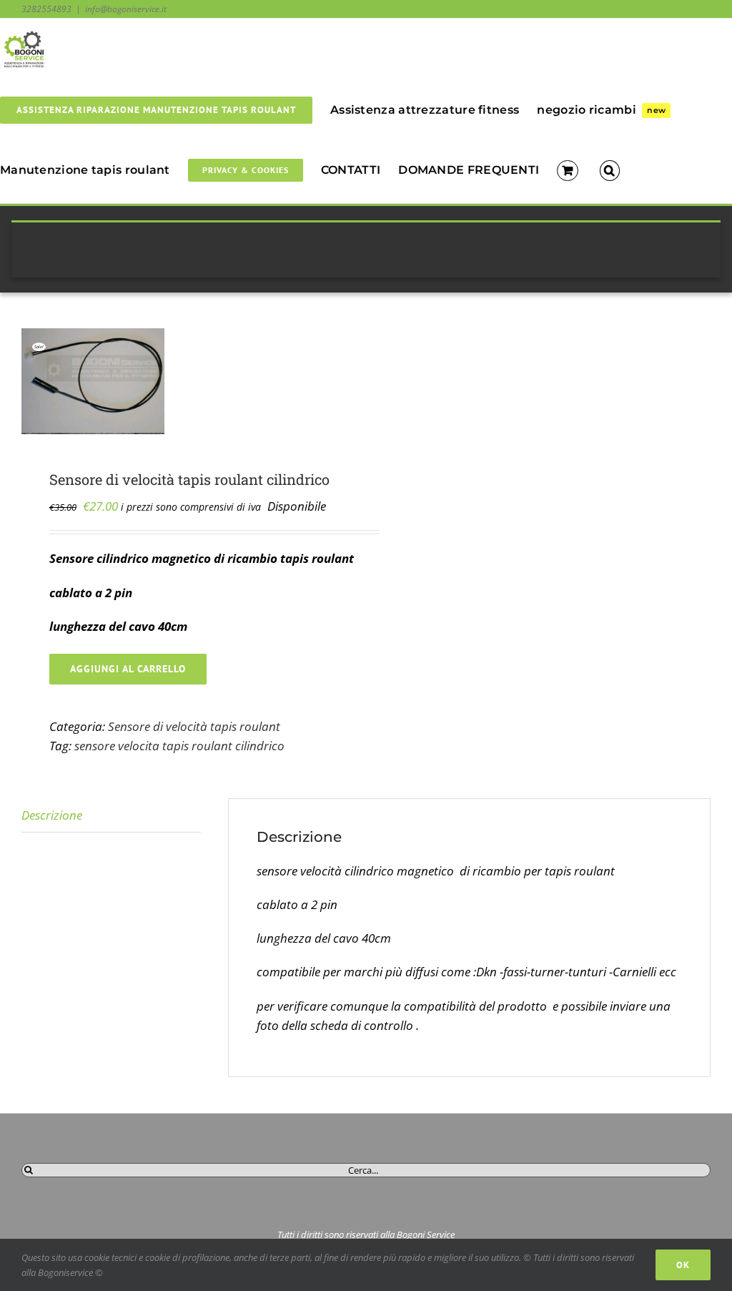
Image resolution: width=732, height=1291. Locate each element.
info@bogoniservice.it (126, 9)
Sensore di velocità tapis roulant (194, 726)
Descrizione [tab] (51, 815)
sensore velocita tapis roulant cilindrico (179, 745)
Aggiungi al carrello (128, 668)
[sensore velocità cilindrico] (186, 381)
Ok (683, 1265)
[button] (610, 169)
